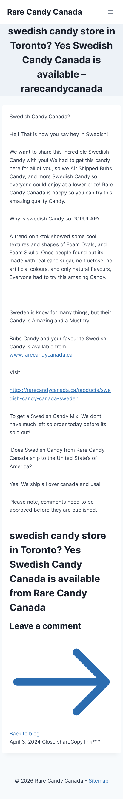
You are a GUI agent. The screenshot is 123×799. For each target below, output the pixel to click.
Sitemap (98, 781)
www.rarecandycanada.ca (41, 355)
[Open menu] (110, 11)
